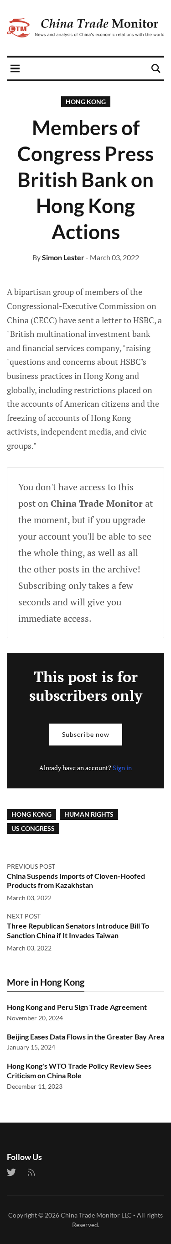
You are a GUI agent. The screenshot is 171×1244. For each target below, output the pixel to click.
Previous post (31, 866)
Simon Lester (63, 257)
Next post (24, 916)
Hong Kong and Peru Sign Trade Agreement (77, 1007)
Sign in (122, 767)
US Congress (33, 828)
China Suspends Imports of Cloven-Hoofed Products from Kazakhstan (76, 880)
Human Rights (89, 814)
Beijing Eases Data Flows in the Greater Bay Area (85, 1036)
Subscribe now (85, 734)
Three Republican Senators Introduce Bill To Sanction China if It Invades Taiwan (78, 930)
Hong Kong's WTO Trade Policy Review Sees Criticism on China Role (79, 1070)
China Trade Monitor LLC (96, 1215)
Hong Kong (86, 101)
